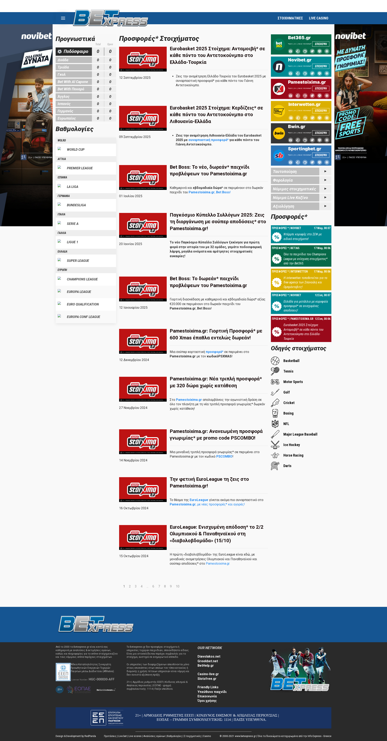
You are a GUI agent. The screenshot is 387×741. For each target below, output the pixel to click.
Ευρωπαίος (67, 118)
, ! (210, 192)
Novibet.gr (300, 59)
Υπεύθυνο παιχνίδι (212, 692)
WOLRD (62, 140)
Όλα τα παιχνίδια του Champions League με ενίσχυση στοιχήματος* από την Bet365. (306, 258)
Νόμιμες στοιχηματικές (294, 188)
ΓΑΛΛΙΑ (62, 233)
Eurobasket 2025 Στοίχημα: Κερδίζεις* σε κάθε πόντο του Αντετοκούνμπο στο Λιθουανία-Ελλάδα (216, 114)
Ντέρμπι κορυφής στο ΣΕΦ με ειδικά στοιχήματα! (303, 236)
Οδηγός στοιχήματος (298, 348)
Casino (207, 736)
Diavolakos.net (209, 656)
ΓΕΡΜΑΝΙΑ (64, 196)
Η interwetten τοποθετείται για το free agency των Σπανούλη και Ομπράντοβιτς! (305, 282)
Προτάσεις (110, 736)
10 (177, 586)
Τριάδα (63, 67)
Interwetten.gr (304, 104)
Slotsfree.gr (207, 679)
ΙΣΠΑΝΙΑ (62, 177)
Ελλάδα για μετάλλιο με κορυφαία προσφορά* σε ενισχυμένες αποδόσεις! (306, 306)
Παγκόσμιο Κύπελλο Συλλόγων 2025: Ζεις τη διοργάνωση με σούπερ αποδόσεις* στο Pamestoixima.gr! (218, 221)
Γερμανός (65, 111)
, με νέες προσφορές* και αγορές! (207, 504)
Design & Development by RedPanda (76, 736)
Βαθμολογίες (174, 736)
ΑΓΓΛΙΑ (62, 159)
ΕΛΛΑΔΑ (62, 251)
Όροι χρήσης (207, 701)
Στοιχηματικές (192, 736)
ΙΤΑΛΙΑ (61, 214)
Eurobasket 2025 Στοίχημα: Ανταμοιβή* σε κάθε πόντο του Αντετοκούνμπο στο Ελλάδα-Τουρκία (217, 55)
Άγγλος (64, 96)
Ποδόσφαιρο (76, 51)
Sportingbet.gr (304, 148)
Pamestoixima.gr (307, 82)
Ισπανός (64, 104)
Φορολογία (283, 180)
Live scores (135, 736)
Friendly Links (208, 687)
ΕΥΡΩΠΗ (62, 270)
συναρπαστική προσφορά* (208, 140)
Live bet (122, 736)
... (147, 586)
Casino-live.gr (208, 674)
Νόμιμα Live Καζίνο (290, 197)
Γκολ (62, 74)
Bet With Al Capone (73, 82)
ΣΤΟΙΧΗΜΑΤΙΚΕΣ (290, 18)
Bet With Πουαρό (71, 89)
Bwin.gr (296, 126)
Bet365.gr (299, 37)
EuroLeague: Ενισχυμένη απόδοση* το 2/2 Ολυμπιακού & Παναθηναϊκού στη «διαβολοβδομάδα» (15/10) (216, 533)
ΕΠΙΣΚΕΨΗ (321, 44)
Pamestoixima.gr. (217, 563)
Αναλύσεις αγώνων (154, 736)
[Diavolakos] (96, 624)
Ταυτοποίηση (285, 171)
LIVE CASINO (318, 18)
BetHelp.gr (206, 665)
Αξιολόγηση (283, 206)
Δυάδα (63, 60)
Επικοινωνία (207, 696)
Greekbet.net (208, 661)
